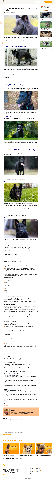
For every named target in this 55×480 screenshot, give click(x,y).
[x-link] (6, 404)
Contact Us (31, 468)
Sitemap (31, 473)
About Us (31, 466)
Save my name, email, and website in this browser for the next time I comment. (13, 432)
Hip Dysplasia (11, 263)
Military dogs (28, 89)
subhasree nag (8, 12)
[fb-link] (4, 404)
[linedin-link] (7, 404)
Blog (25, 473)
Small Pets (26, 471)
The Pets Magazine (28, 478)
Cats (25, 468)
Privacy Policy (32, 471)
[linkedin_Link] (5, 474)
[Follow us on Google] (46, 7)
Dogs (26, 466)
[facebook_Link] (3, 474)
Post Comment (6, 434)
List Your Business (48, 1)
